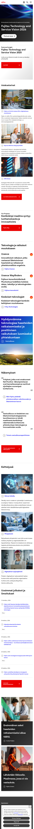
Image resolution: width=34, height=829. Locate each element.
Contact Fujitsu (10, 741)
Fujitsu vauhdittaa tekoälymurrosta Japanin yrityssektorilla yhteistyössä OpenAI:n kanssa (16, 673)
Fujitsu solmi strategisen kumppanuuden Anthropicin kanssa (18, 656)
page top (30, 802)
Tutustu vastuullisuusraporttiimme (18, 435)
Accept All (16, 825)
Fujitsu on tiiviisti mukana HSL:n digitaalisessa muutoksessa (16, 112)
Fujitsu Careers (10, 786)
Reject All (16, 821)
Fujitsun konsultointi (11, 290)
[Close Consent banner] (30, 806)
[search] (27, 2)
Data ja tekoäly (10, 496)
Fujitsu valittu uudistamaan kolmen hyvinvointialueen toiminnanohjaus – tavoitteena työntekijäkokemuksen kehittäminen (18, 642)
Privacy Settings (16, 818)
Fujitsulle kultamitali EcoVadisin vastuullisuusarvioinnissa (12, 625)
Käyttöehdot (4, 803)
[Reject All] (20, 814)
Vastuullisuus (9, 341)
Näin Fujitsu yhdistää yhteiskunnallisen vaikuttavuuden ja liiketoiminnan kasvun (18, 399)
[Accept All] (16, 812)
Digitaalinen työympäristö (13, 571)
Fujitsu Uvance (10, 269)
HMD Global (7, 178)
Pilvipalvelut (9, 534)
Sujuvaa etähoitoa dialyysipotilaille (13, 145)
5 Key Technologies (11, 307)
